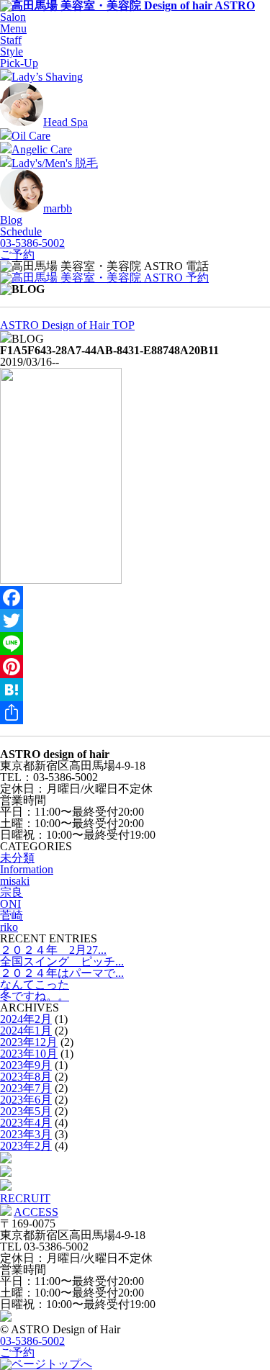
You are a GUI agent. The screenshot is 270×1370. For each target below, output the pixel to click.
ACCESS (36, 1212)
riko (9, 927)
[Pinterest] (135, 666)
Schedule (21, 231)
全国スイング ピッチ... (62, 961)
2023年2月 (26, 1146)
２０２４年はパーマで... (62, 973)
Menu (13, 28)
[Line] (135, 643)
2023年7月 (26, 1088)
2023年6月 (26, 1100)
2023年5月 (26, 1111)
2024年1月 (26, 1030)
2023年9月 (26, 1065)
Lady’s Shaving (47, 77)
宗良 (11, 892)
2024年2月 (26, 1019)
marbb (57, 208)
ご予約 (17, 254)
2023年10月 (29, 1053)
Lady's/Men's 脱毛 (55, 163)
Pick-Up (19, 63)
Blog (11, 220)
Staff (11, 40)
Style (11, 51)
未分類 (17, 858)
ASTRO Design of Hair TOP (67, 325)
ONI (10, 904)
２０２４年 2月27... (53, 950)
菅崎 (11, 915)
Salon (13, 17)
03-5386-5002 (32, 243)
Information (26, 869)
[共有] (135, 712)
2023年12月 (29, 1042)
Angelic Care (42, 149)
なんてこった (34, 984)
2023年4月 (26, 1123)
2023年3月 (26, 1134)
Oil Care (31, 136)
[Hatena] (135, 689)
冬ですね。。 (34, 996)
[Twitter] (135, 620)
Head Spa (65, 122)
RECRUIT (25, 1198)
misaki (15, 881)
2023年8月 (26, 1077)
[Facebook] (135, 597)
